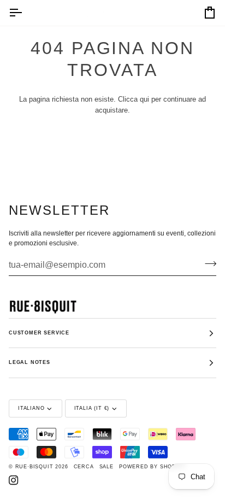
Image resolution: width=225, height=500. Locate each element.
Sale (106, 466)
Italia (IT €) (92, 408)
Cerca (84, 466)
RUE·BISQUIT (34, 466)
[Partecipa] (207, 263)
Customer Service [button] (39, 333)
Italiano (31, 408)
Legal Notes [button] (29, 362)
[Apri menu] (25, 13)
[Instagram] (14, 480)
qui (144, 99)
